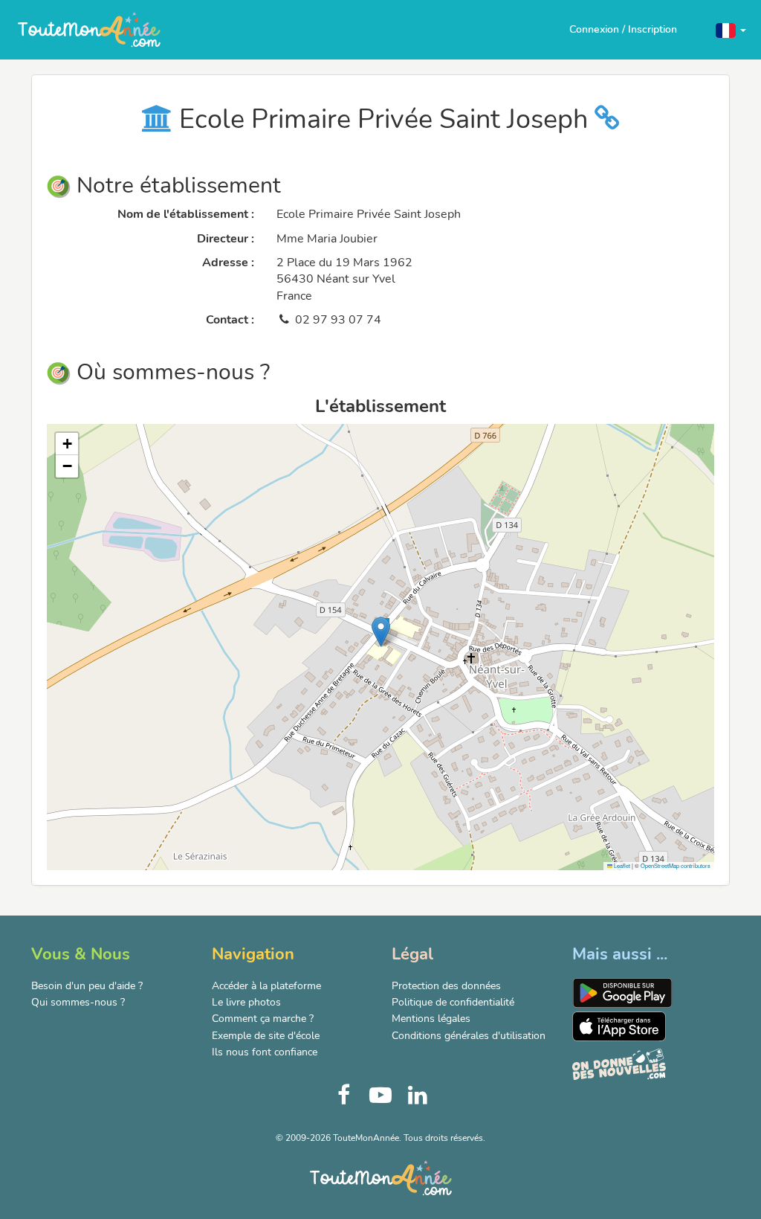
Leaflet (621, 865)
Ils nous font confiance (264, 1052)
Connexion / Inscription (623, 29)
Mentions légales (431, 1018)
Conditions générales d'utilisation (468, 1036)
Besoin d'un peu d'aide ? (87, 986)
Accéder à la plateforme (266, 986)
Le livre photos (246, 1002)
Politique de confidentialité (453, 1002)
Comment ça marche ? (263, 1018)
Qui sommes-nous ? (78, 1002)
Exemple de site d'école (266, 1036)
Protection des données (446, 986)
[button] (731, 29)
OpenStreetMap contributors (675, 865)
